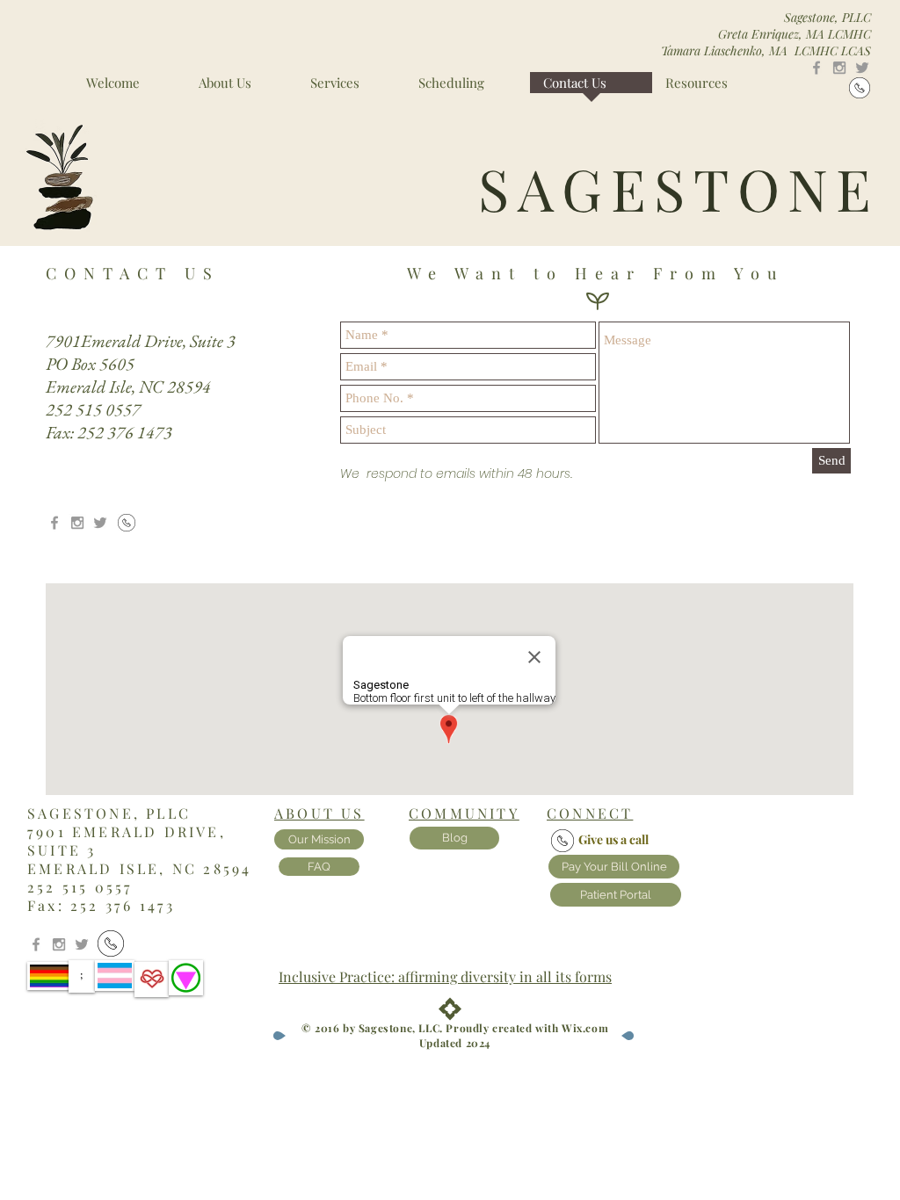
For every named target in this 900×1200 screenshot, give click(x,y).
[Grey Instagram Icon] (839, 67)
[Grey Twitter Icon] (862, 67)
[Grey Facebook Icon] (816, 67)
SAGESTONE (679, 188)
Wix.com (585, 1028)
